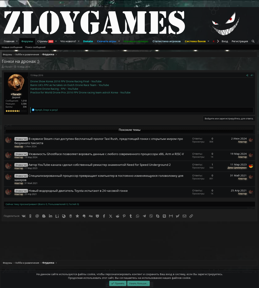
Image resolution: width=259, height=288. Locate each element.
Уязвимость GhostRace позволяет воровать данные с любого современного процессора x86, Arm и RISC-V (106, 154)
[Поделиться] (247, 75)
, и (46, 109)
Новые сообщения (12, 47)
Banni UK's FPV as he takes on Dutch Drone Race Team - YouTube (69, 85)
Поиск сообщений (35, 47)
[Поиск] (253, 41)
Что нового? (68, 41)
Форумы (27, 41)
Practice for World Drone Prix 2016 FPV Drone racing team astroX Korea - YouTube (80, 92)
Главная (9, 41)
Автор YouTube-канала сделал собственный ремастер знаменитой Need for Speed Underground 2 (100, 165)
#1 (252, 75)
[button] (17, 41)
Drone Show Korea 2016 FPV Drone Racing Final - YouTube (65, 81)
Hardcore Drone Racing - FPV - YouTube (54, 88)
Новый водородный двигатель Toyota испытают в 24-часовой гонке (78, 191)
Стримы (45, 41)
